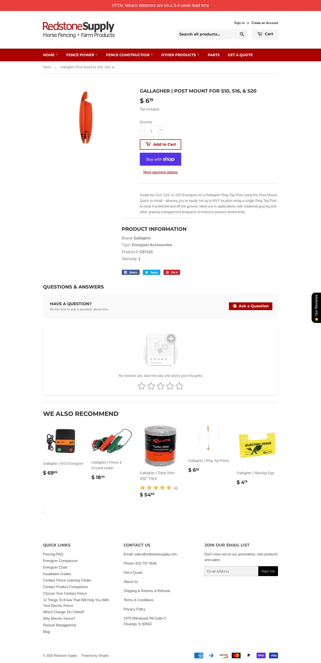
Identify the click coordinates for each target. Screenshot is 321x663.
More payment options (160, 172)
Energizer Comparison (60, 561)
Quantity (146, 122)
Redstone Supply (65, 655)
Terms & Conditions (139, 600)
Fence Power (80, 55)
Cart (268, 34)
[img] (156, 488)
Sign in (239, 23)
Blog (46, 632)
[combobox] (212, 34)
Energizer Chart (55, 567)
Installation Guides (57, 574)
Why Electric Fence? (59, 618)
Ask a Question (253, 306)
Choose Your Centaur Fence (65, 593)
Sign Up (268, 571)
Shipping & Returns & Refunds (147, 591)
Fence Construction (128, 55)
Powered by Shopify (95, 655)
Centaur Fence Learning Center (67, 580)
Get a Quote (133, 572)
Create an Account (264, 23)
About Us (131, 582)
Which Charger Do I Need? (63, 612)
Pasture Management (59, 625)
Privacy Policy (135, 609)
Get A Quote (240, 55)
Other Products (179, 55)
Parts (214, 55)
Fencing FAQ (53, 554)
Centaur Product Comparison (65, 587)
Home (49, 55)
